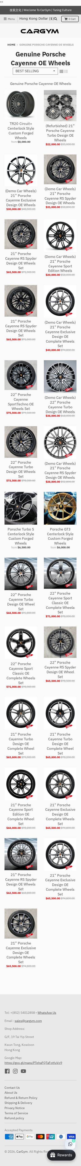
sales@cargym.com (28, 1021)
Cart (72, 19)
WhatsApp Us (47, 1013)
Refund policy (14, 1118)
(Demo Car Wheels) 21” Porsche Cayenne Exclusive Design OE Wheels (20, 198)
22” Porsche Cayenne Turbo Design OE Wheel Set (21, 601)
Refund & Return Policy (20, 1098)
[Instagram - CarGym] (15, 1071)
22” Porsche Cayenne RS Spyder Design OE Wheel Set (60, 669)
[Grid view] (61, 71)
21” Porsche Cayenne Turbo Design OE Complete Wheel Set (20, 743)
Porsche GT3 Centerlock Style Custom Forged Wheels (60, 536)
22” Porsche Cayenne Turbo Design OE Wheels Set (21, 469)
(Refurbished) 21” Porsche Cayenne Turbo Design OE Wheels (60, 133)
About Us (10, 1093)
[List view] (66, 71)
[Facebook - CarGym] (7, 1071)
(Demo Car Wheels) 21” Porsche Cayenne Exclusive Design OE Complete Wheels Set (60, 334)
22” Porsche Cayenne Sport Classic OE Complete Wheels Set (21, 673)
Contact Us (12, 1088)
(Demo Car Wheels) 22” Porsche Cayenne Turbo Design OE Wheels (60, 404)
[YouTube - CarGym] (23, 1071)
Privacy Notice (14, 1108)
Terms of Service (16, 1113)
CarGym (22, 1152)
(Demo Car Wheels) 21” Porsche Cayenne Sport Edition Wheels (60, 263)
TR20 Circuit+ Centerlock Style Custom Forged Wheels (21, 130)
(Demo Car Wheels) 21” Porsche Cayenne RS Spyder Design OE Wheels (60, 196)
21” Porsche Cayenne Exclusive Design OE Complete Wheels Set (60, 814)
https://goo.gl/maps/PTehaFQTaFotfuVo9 (33, 1063)
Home (11, 44)
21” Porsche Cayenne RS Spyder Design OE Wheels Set (21, 260)
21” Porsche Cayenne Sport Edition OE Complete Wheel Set (20, 814)
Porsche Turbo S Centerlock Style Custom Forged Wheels (21, 536)
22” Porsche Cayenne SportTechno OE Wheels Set (21, 401)
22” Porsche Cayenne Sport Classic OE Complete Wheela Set (60, 602)
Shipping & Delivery (18, 1103)
